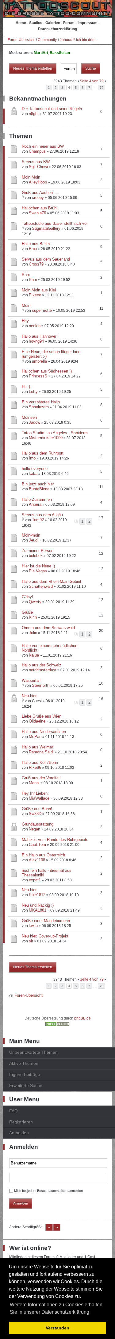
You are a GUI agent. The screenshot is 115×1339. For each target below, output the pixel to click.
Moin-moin (31, 535)
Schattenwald (41, 586)
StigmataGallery (46, 228)
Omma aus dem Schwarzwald (48, 627)
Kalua (34, 655)
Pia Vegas (38, 571)
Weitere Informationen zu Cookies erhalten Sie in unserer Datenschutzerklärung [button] (56, 1308)
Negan (34, 829)
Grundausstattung (37, 824)
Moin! (27, 305)
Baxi (33, 248)
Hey (25, 321)
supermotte (42, 310)
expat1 (35, 880)
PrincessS (38, 376)
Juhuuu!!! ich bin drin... (78, 40)
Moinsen (29, 417)
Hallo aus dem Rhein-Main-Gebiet (51, 581)
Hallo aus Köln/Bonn (40, 762)
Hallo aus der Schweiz (41, 665)
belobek (36, 555)
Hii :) (26, 386)
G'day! (27, 597)
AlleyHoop (38, 182)
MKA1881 (37, 910)
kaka (33, 473)
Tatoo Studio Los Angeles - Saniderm (55, 433)
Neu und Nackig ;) (38, 905)
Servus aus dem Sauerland (46, 259)
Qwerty (35, 601)
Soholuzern (39, 407)
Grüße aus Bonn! (37, 808)
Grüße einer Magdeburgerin (46, 920)
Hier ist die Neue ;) (38, 566)
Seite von (92, 81)
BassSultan (60, 53)
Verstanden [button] (57, 1327)
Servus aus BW (36, 161)
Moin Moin (31, 177)
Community (47, 40)
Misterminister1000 (46, 437)
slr (31, 941)
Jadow (34, 422)
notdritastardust (42, 670)
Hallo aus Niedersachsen (44, 731)
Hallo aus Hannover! (40, 336)
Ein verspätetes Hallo (41, 402)
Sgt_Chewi (38, 166)
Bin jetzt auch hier (38, 484)
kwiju (33, 925)
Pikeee (35, 295)
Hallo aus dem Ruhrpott (42, 453)
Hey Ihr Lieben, (35, 793)
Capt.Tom (37, 844)
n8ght (34, 113)
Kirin (33, 617)
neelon (34, 325)
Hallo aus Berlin (36, 243)
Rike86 (35, 767)
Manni (34, 783)
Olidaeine (37, 721)
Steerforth (40, 685)
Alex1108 (37, 860)
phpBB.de (82, 1018)
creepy (38, 197)
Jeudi (33, 540)
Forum (69, 23)
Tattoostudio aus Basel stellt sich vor (55, 223)
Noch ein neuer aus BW (43, 146)
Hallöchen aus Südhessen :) (47, 371)
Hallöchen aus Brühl (39, 208)
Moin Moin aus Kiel (39, 290)
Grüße (27, 612)
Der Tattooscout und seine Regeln (52, 108)
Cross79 (36, 264)
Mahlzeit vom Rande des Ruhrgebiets (55, 839)
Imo (32, 458)
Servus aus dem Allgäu (42, 515)
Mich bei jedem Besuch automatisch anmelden (48, 1191)
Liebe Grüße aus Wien (41, 716)
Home (21, 23)
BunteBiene (39, 489)
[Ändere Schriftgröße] (49, 1230)
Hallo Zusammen (37, 499)
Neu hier (29, 696)
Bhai (26, 274)
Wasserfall (31, 680)
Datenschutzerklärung (57, 29)
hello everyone (35, 468)
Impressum (88, 23)
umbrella (39, 361)
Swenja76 (37, 213)
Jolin (33, 632)
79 (101, 87)
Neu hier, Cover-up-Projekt (45, 936)
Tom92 (38, 519)
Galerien (52, 23)
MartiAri (41, 53)
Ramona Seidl (41, 752)
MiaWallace (39, 798)
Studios (35, 23)
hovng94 (36, 341)
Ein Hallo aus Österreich (43, 855)
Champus (37, 151)
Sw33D (35, 813)
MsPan (35, 736)
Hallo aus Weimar (37, 747)
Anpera (35, 504)
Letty (33, 391)
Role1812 (37, 894)
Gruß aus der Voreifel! (41, 778)
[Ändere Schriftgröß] (56, 1230)
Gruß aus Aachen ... (40, 192)
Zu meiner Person (37, 550)
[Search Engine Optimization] (57, 1025)
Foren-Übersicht (21, 40)
